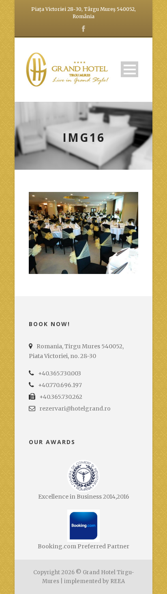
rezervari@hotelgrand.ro (75, 408)
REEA (117, 581)
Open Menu (129, 69)
